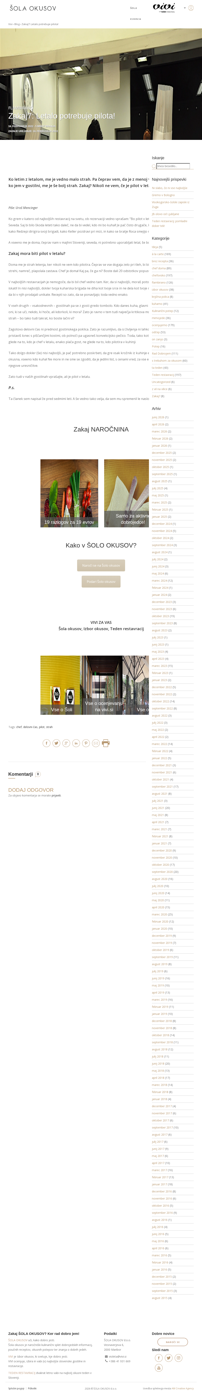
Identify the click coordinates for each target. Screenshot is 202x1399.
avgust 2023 (159, 630)
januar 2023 (159, 680)
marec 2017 (159, 1170)
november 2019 (162, 943)
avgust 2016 (159, 1220)
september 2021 (162, 786)
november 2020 (162, 857)
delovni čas (30, 727)
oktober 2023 (160, 616)
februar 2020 (160, 921)
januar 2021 (159, 843)
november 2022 (162, 694)
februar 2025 (160, 509)
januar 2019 (159, 1014)
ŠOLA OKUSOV (17, 1340)
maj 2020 (158, 900)
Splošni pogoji (16, 1388)
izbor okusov (160, 289)
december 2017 (162, 1106)
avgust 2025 (159, 481)
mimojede (158, 318)
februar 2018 (160, 1092)
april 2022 (158, 737)
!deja (155, 247)
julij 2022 (157, 722)
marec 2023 (159, 666)
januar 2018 (159, 1099)
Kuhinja (135, 19)
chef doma (159, 268)
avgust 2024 (159, 552)
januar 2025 (159, 516)
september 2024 (162, 545)
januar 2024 (159, 595)
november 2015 (162, 1284)
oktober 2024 (160, 538)
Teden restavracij (163, 375)
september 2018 (162, 1042)
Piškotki (32, 1388)
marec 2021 (159, 829)
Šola (133, 8)
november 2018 (162, 1028)
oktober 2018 (160, 1035)
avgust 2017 (159, 1134)
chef (19, 727)
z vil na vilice (159, 389)
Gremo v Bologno (163, 195)
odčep (156, 332)
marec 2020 (159, 914)
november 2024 (162, 531)
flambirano (159, 282)
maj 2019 (158, 985)
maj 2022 (158, 730)
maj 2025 (158, 495)
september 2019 (162, 957)
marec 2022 (159, 744)
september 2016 (162, 1213)
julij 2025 (157, 488)
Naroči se (173, 1342)
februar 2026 (160, 438)
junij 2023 (158, 644)
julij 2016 (157, 1227)
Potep (156, 346)
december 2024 (162, 524)
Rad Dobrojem (161, 353)
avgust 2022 (159, 715)
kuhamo (157, 304)
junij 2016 (158, 1234)
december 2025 (162, 453)
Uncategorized (161, 382)
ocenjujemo (159, 325)
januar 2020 (159, 928)
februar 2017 (160, 1177)
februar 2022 (160, 751)
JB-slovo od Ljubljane (165, 214)
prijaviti (56, 795)
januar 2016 (159, 1269)
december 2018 (162, 1021)
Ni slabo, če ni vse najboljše (169, 188)
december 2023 (162, 602)
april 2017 (158, 1163)
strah (49, 727)
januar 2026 (159, 445)
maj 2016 (158, 1241)
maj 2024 (158, 573)
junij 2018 (158, 1063)
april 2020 (158, 907)
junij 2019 (158, 978)
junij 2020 (158, 893)
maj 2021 (158, 815)
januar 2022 (159, 758)
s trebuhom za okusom (167, 360)
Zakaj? (156, 396)
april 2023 (158, 659)
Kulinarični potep (162, 311)
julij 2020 (157, 886)
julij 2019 (157, 971)
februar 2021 (160, 836)
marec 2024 (159, 580)
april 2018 (158, 1078)
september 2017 (162, 1127)
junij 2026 (158, 417)
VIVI (10, 1356)
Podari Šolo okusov (101, 581)
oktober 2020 (160, 865)
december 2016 (162, 1191)
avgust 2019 (159, 964)
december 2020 (162, 850)
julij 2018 (157, 1056)
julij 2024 (157, 559)
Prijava (185, 16)
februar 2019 (160, 1007)
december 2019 (162, 936)
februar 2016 (160, 1262)
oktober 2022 (160, 701)
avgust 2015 (159, 1298)
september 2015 (162, 1291)
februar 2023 (160, 673)
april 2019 (158, 992)
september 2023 (162, 623)
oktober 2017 (160, 1120)
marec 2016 (159, 1255)
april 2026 (158, 424)
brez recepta (160, 261)
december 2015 (162, 1276)
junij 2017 (158, 1149)
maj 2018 (158, 1070)
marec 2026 (159, 431)
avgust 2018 (159, 1049)
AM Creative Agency (183, 1388)
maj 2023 (158, 651)
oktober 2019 (160, 950)
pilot (42, 727)
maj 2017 (158, 1156)
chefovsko (158, 275)
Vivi (10, 24)
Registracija (185, 21)
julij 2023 (157, 637)
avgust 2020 (159, 879)
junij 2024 (158, 566)
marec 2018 (159, 1085)
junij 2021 (158, 808)
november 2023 (162, 609)
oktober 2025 (160, 467)
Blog (17, 24)
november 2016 (162, 1198)
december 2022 (162, 687)
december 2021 (162, 765)
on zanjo (157, 339)
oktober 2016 (160, 1205)
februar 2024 (160, 588)
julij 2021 (157, 801)
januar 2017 (159, 1184)
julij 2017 (157, 1142)
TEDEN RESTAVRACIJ (21, 1373)
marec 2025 (159, 502)
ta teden (157, 368)
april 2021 (158, 822)
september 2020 (162, 872)
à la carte (158, 254)
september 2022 (162, 708)
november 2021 (162, 772)
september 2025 (162, 474)
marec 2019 (159, 999)
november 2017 (162, 1113)
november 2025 (162, 460)
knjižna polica (160, 297)
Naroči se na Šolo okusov (101, 565)
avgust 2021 (159, 793)
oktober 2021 (160, 779)
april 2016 (158, 1248)
